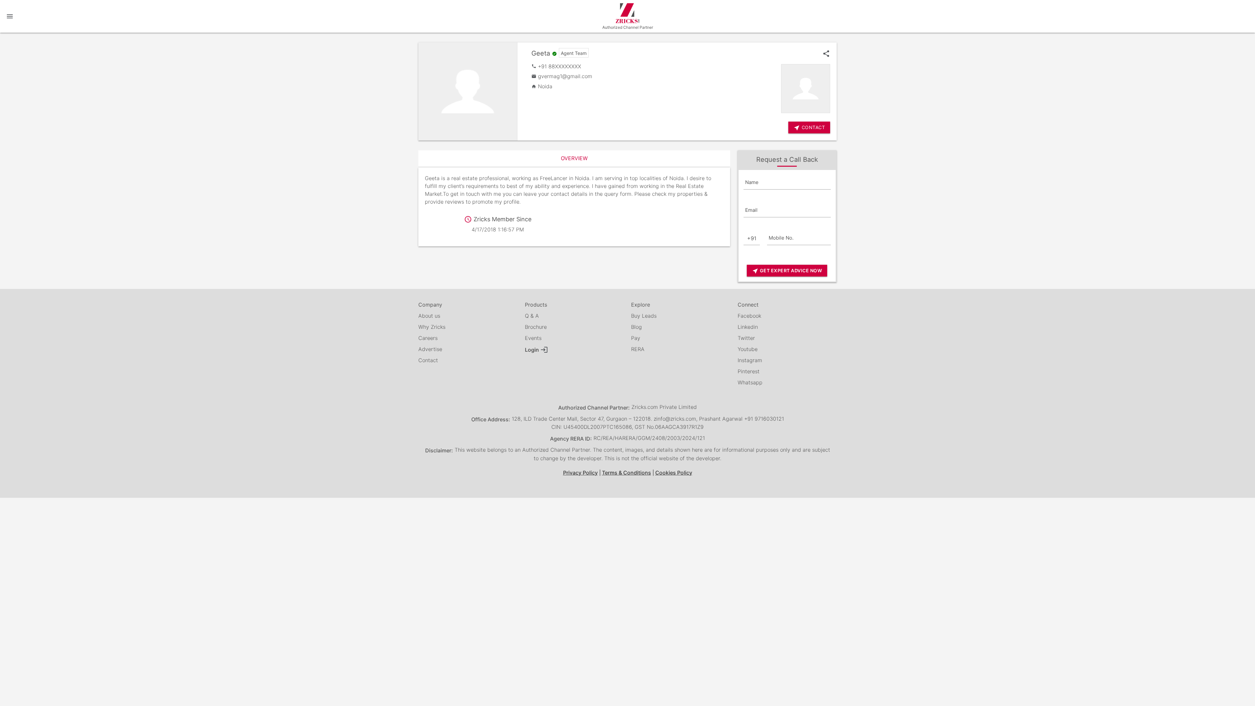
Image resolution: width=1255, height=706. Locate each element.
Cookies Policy (673, 472)
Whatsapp (750, 382)
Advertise (430, 349)
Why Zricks (431, 327)
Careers (428, 338)
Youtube (748, 349)
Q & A (532, 315)
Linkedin (748, 327)
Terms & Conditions (626, 472)
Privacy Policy (580, 472)
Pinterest (749, 371)
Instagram (750, 360)
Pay (635, 338)
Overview (574, 158)
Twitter (746, 338)
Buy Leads (644, 315)
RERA (637, 349)
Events (533, 338)
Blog (636, 327)
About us (429, 315)
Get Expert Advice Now (787, 271)
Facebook (749, 315)
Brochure (536, 327)
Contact (428, 360)
